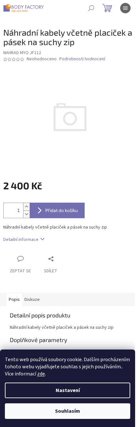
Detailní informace (20, 239)
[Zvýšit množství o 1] (26, 206)
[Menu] (125, 8)
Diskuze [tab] (32, 299)
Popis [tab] (14, 299)
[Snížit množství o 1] (26, 214)
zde (41, 373)
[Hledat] (91, 8)
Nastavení (68, 390)
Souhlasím (67, 411)
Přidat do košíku (61, 210)
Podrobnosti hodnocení (82, 59)
